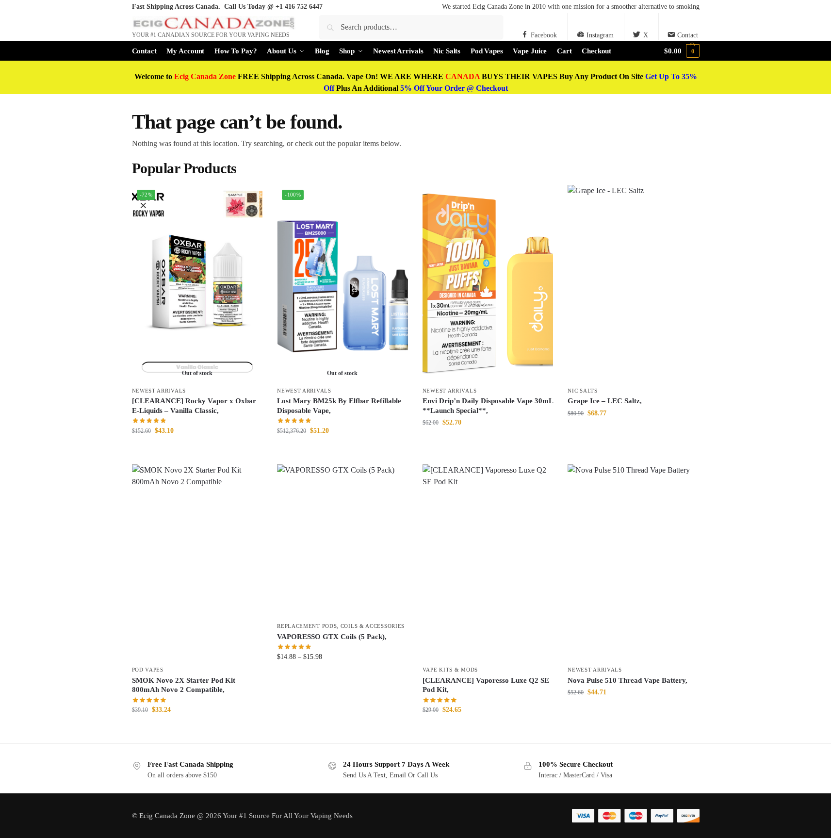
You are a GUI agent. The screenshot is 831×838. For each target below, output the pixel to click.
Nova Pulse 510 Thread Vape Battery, (627, 680)
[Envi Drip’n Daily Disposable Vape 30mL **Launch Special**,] (488, 283)
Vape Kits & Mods (450, 670)
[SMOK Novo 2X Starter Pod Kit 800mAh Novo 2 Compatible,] (197, 562)
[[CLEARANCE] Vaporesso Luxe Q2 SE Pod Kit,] (488, 562)
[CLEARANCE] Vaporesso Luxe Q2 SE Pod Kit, (486, 685)
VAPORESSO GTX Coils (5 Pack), (332, 637)
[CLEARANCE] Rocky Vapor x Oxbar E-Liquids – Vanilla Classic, (194, 405)
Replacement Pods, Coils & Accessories (341, 626)
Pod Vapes (147, 670)
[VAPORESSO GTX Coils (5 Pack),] (342, 540)
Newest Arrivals (159, 391)
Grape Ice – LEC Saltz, (605, 401)
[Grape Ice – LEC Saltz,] (633, 283)
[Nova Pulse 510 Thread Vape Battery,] (633, 562)
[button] (681, 51)
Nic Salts (582, 391)
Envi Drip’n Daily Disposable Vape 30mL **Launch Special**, (488, 405)
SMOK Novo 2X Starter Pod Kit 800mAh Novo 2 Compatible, (183, 685)
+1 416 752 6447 (299, 6)
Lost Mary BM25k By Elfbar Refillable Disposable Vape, (339, 405)
